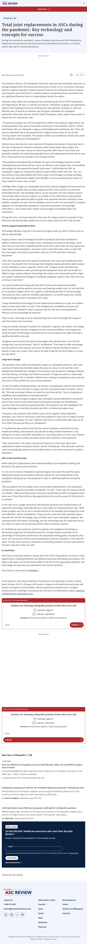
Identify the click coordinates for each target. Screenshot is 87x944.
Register (75, 625)
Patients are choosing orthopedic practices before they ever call (43, 605)
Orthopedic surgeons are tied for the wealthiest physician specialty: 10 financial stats (43, 787)
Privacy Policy (74, 853)
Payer (40, 918)
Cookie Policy (65, 937)
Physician (42, 927)
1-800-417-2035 (10, 904)
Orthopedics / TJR (10, 18)
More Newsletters (12, 863)
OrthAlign (33, 570)
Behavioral (42, 922)
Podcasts (66, 913)
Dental (41, 913)
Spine (40, 909)
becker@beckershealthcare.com (17, 909)
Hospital (41, 904)
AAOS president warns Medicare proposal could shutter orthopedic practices (39, 808)
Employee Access (50, 939)
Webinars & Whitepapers (73, 909)
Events (65, 904)
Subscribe (42, 9)
